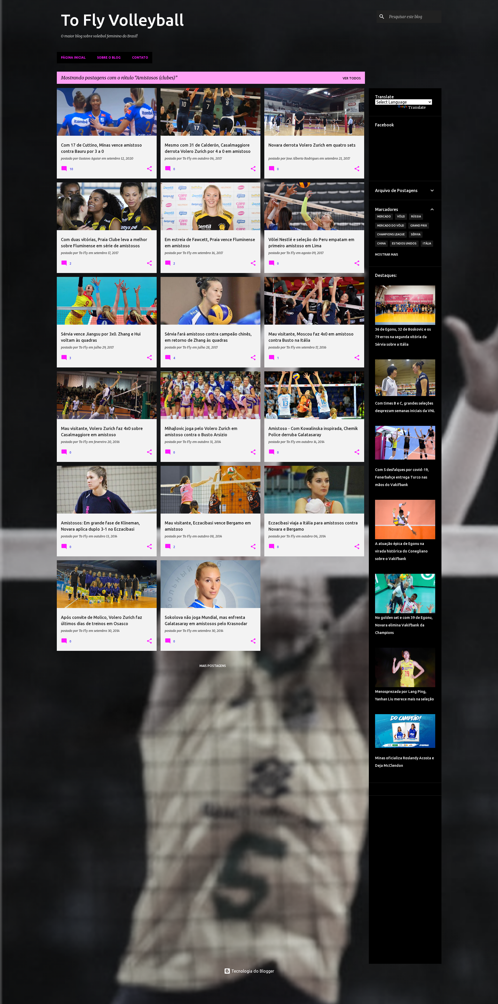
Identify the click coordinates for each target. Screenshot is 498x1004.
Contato (140, 57)
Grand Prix (418, 225)
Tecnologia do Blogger (252, 971)
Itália (427, 243)
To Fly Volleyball (122, 20)
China (381, 243)
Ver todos (352, 78)
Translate (417, 107)
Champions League (391, 234)
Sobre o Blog (109, 57)
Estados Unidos (404, 243)
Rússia (416, 216)
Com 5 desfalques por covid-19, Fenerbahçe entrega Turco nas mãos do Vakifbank (402, 477)
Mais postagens (212, 665)
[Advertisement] (405, 880)
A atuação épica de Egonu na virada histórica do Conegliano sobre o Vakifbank (401, 551)
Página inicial (73, 57)
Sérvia (415, 234)
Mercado (384, 216)
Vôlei (401, 216)
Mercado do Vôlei (390, 225)
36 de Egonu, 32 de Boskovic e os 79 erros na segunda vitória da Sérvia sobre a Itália (403, 336)
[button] (149, 169)
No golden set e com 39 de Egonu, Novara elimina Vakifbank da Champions (404, 625)
